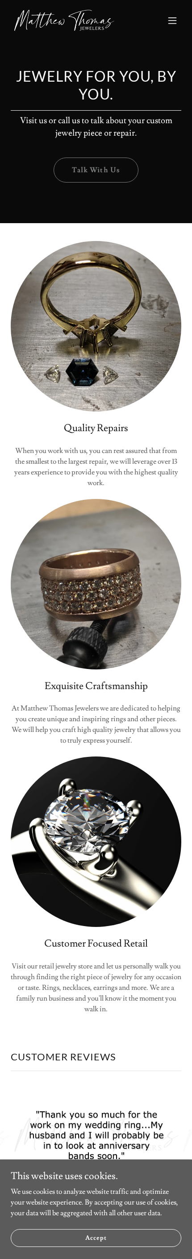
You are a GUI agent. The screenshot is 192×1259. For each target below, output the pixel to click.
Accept (95, 1238)
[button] (172, 20)
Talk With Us (96, 170)
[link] (64, 20)
